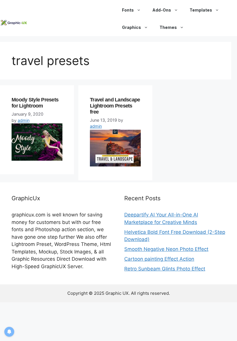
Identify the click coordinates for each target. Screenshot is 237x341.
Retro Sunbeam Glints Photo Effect (164, 269)
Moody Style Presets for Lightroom (35, 103)
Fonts (128, 10)
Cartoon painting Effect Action (159, 259)
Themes (168, 27)
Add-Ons (161, 10)
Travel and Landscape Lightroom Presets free (115, 105)
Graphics (131, 27)
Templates (201, 10)
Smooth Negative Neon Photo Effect (166, 249)
